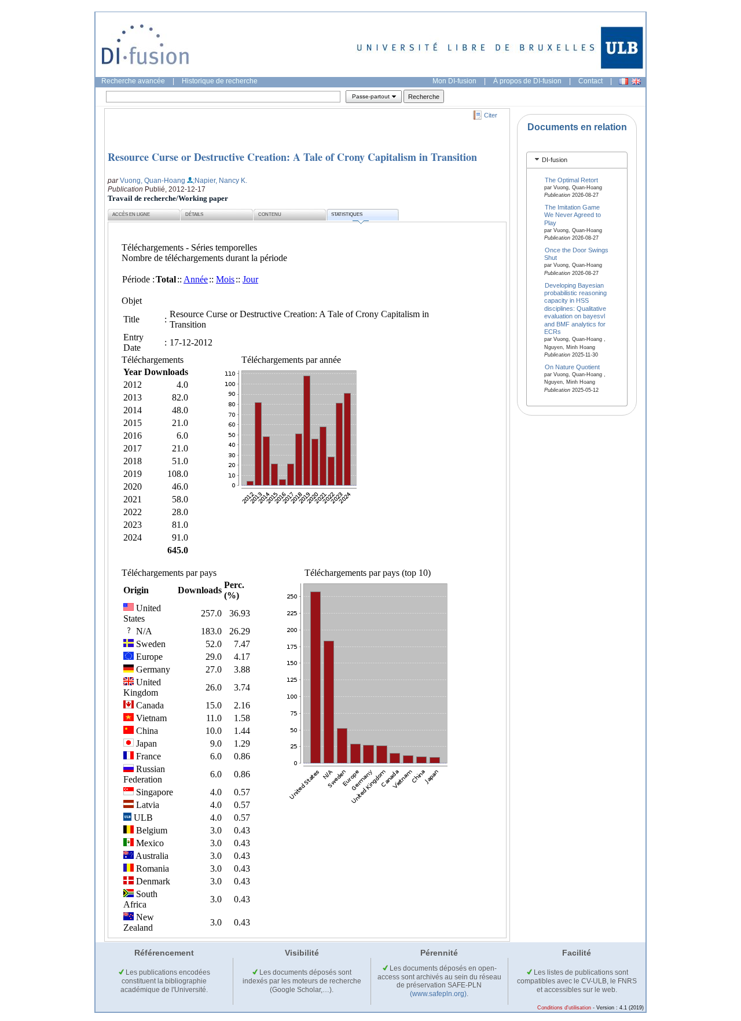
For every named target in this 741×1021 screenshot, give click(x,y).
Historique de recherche (220, 81)
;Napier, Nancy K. (220, 181)
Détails (194, 214)
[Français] (623, 81)
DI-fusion (554, 159)
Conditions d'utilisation (564, 1008)
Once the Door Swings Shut (576, 254)
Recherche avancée (133, 81)
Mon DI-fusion (454, 81)
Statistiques (346, 214)
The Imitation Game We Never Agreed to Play (572, 214)
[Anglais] (636, 81)
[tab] (577, 160)
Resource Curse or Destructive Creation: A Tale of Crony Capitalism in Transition (292, 156)
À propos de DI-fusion (527, 81)
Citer (490, 115)
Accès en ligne (131, 214)
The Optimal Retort (571, 179)
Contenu (269, 214)
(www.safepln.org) (438, 994)
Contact (590, 81)
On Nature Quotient (572, 366)
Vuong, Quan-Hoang (152, 181)
